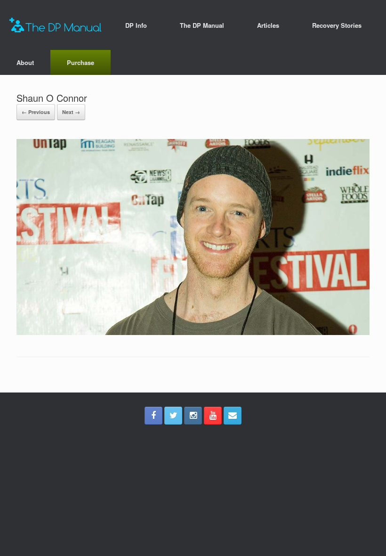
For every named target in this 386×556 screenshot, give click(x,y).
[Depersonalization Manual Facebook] (153, 416)
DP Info (136, 25)
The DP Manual (202, 25)
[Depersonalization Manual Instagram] (193, 416)
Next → (71, 111)
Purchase (80, 62)
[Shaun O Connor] (193, 332)
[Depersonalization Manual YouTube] (213, 416)
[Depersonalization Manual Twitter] (173, 416)
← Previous (36, 111)
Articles (268, 25)
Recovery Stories (337, 25)
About (25, 62)
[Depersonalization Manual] (55, 25)
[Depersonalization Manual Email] (232, 416)
